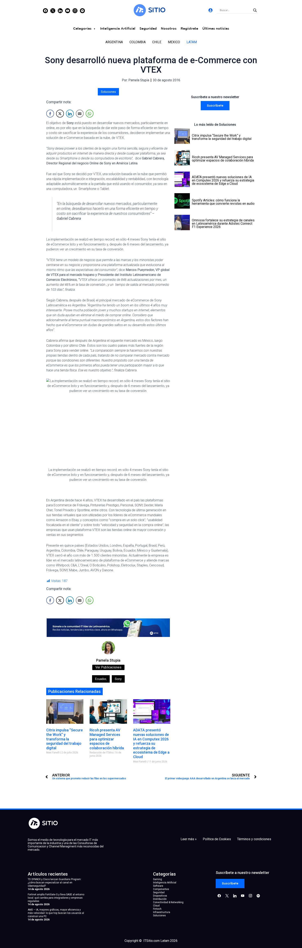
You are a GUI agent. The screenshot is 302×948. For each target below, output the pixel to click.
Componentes (161, 889)
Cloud (156, 905)
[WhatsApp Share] (89, 113)
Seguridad (148, 28)
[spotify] (82, 10)
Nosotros (168, 28)
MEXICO (174, 42)
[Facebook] (45, 10)
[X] (52, 10)
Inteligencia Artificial (117, 28)
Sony (118, 679)
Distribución (160, 899)
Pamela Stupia (108, 660)
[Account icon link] (210, 10)
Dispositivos (160, 895)
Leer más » (189, 839)
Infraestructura (161, 912)
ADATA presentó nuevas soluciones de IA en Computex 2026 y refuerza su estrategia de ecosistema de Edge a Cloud (151, 743)
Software (158, 885)
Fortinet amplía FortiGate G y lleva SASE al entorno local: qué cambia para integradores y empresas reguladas (56, 898)
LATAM (192, 42)
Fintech (157, 908)
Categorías (82, 28)
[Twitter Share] (60, 113)
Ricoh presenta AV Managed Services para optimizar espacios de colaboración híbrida (107, 739)
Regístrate (189, 28)
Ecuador (101, 679)
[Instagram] (60, 10)
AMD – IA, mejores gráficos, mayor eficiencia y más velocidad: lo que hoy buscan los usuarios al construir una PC (56, 913)
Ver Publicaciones (108, 667)
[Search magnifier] (255, 10)
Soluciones (108, 92)
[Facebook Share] (50, 113)
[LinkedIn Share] (70, 113)
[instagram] (75, 10)
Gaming (157, 879)
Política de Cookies (217, 839)
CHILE (156, 42)
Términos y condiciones (254, 839)
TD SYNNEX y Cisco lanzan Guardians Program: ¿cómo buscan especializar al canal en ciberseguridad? (54, 882)
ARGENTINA (114, 42)
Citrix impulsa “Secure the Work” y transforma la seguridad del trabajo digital (64, 739)
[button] (215, 105)
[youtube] (67, 10)
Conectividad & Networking (168, 902)
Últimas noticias (215, 28)
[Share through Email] (80, 113)
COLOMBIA (137, 42)
